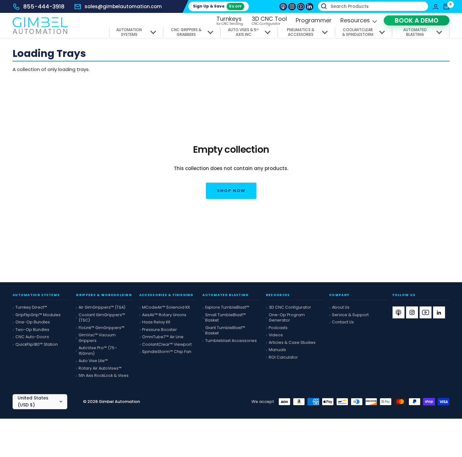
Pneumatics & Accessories (300, 32)
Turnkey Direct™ (31, 307)
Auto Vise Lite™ (93, 360)
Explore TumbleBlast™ (227, 307)
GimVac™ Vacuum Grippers (97, 337)
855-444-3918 (43, 6)
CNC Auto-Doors (32, 336)
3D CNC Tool (269, 21)
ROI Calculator (283, 357)
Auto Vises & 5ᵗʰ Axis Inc (243, 32)
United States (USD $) (33, 401)
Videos (276, 335)
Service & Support (350, 314)
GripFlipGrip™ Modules (38, 314)
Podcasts (278, 327)
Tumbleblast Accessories (231, 340)
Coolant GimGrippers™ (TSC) (102, 317)
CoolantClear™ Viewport (167, 344)
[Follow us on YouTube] (301, 6)
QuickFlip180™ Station (36, 344)
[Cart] (446, 6)
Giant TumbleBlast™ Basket (225, 330)
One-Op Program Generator (287, 317)
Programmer (314, 20)
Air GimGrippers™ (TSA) (102, 307)
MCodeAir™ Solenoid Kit (166, 307)
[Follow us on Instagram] (292, 6)
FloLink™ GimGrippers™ (101, 327)
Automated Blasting (415, 32)
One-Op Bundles (32, 322)
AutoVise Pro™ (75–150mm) (98, 350)
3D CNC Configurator (290, 307)
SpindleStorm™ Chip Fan (166, 351)
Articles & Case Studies (292, 342)
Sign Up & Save (217, 6)
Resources (355, 20)
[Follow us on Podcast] (283, 6)
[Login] (435, 6)
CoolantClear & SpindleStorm (357, 32)
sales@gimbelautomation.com (123, 6)
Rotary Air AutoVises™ (100, 368)
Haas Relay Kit (156, 322)
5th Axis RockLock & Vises (104, 375)
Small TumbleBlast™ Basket (225, 317)
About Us (340, 307)
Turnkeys (230, 21)
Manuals (277, 349)
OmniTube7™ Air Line (163, 336)
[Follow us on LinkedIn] (309, 6)
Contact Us (343, 322)
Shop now (231, 191)
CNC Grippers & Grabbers (186, 32)
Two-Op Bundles (32, 329)
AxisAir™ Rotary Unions (164, 314)
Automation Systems (129, 32)
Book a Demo (416, 20)
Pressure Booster (159, 329)
